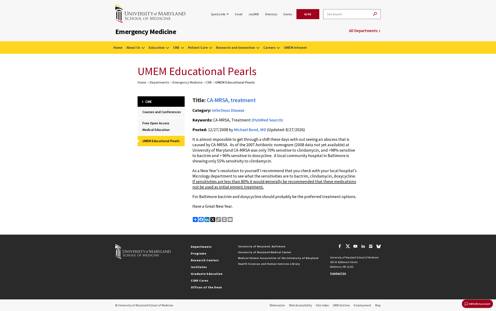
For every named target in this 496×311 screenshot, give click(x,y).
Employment (362, 305)
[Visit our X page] (348, 247)
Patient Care (198, 47)
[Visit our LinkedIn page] (363, 247)
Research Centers (205, 260)
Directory (271, 14)
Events (287, 14)
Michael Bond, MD (250, 129)
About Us (133, 47)
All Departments (363, 30)
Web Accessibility (300, 305)
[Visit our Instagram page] (371, 247)
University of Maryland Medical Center (264, 252)
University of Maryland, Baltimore (261, 246)
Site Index (322, 305)
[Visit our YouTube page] (355, 247)
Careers (269, 47)
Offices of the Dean (206, 287)
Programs (199, 253)
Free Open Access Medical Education (156, 126)
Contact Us (338, 273)
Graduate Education (207, 274)
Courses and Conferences (161, 112)
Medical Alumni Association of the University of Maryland (278, 258)
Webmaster (277, 305)
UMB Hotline (341, 305)
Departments (159, 82)
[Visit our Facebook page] (340, 247)
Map (378, 305)
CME (176, 47)
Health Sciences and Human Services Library (269, 264)
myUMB (254, 14)
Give (308, 14)
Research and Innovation (235, 47)
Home (117, 47)
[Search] (374, 14)
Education (157, 47)
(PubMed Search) (267, 120)
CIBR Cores (199, 280)
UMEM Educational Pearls (161, 141)
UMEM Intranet (295, 47)
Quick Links (218, 14)
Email (239, 14)
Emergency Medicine (188, 82)
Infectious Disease (228, 110)
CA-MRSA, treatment (231, 100)
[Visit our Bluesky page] (378, 247)
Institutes (199, 267)
